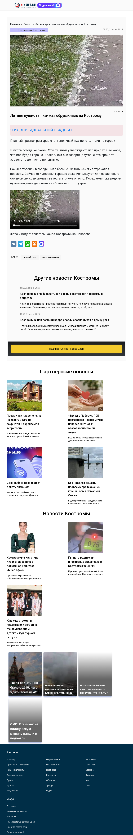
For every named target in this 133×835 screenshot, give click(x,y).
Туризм (10, 785)
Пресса (10, 780)
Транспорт (11, 759)
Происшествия (53, 765)
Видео (27, 24)
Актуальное (12, 790)
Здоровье (90, 770)
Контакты (11, 816)
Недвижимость (53, 759)
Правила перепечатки (17, 827)
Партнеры (51, 770)
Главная (15, 24)
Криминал (51, 775)
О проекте (11, 806)
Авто (88, 780)
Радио (49, 790)
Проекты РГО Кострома (18, 765)
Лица (88, 785)
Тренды (49, 785)
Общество (50, 780)
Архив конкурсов (15, 775)
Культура (90, 775)
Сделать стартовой (15, 832)
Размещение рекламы (17, 811)
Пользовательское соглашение (21, 822)
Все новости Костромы (31, 30)
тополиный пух (50, 257)
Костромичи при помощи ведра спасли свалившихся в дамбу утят (64, 320)
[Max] (41, 244)
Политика (90, 765)
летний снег (30, 257)
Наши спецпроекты (16, 770)
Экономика (91, 759)
